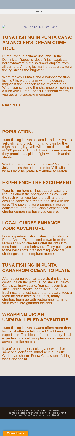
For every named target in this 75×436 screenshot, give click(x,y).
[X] (28, 5)
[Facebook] (33, 5)
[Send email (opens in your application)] (46, 5)
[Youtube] (42, 5)
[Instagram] (37, 5)
